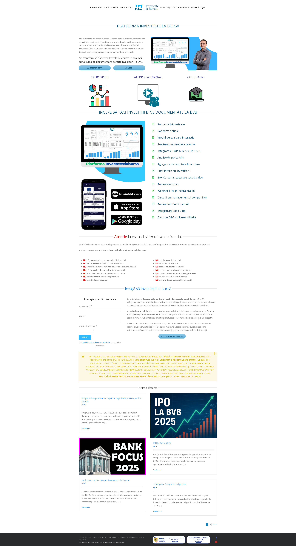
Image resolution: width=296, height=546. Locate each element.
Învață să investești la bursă (148, 288)
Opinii (83, 405)
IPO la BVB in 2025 (162, 443)
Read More (85, 428)
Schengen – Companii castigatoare (169, 484)
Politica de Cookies (119, 542)
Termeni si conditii (106, 542)
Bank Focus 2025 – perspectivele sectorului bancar (106, 480)
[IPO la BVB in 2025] (183, 415)
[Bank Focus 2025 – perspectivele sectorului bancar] (112, 456)
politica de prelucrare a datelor (97, 342)
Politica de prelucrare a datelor (89, 542)
